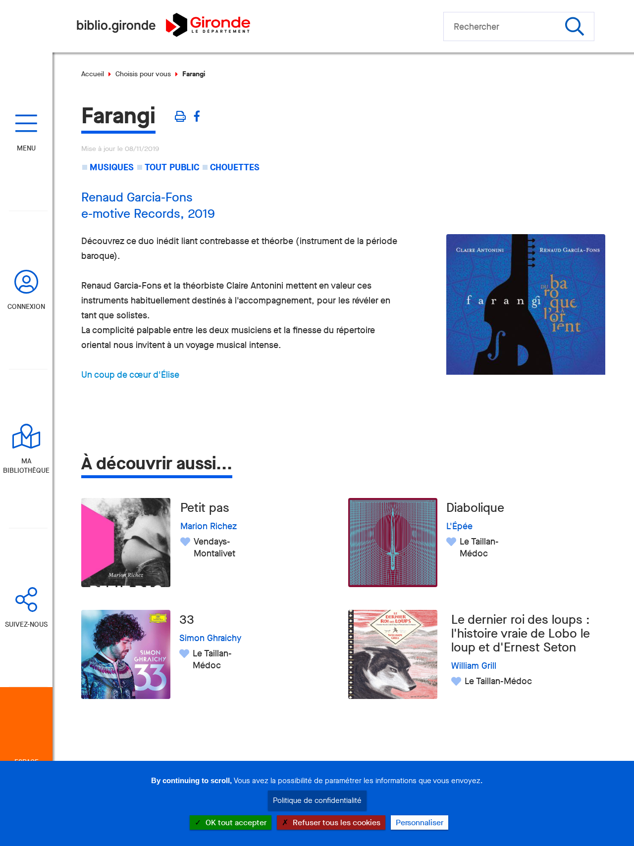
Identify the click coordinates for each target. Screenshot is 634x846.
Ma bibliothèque (26, 465)
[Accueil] (163, 34)
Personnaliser (419, 822)
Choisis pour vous (143, 74)
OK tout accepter (235, 822)
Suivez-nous (26, 624)
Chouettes (235, 167)
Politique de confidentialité (317, 800)
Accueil (92, 74)
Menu (26, 148)
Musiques (112, 167)
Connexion (26, 306)
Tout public (172, 167)
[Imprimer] (179, 116)
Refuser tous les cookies (335, 822)
